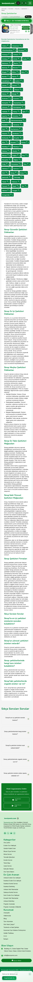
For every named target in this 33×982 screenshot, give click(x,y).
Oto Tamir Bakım (9, 872)
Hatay (16, 112)
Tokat (5, 182)
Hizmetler (10, 8)
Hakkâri (6, 112)
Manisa (6, 151)
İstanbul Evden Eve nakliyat (12, 881)
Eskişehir (7, 103)
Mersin (6, 155)
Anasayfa (4, 8)
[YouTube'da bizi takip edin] (11, 833)
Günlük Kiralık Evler (10, 848)
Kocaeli (15, 142)
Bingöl (6, 72)
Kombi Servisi (8, 860)
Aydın (26, 59)
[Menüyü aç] (30, 3)
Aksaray (22, 50)
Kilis (5, 142)
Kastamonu (16, 129)
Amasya (6, 55)
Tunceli (6, 186)
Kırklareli (7, 138)
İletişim (6, 939)
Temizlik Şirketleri (9, 857)
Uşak (16, 186)
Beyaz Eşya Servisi (10, 851)
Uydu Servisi (8, 866)
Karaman (18, 125)
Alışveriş (17, 8)
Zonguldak (7, 195)
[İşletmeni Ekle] (18, 3)
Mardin (16, 151)
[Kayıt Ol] (26, 3)
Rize (27, 164)
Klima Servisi (8, 854)
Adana (6, 46)
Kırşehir (18, 138)
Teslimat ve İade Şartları (11, 927)
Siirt (5, 173)
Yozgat (16, 191)
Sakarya (6, 169)
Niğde (17, 160)
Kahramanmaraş (18, 120)
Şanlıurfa (7, 177)
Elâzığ (16, 94)
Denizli (16, 85)
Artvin (17, 59)
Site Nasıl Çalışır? (9, 924)
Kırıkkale (17, 134)
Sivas (23, 173)
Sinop (14, 173)
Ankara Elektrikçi (9, 901)
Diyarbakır (7, 90)
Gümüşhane (18, 107)
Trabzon (16, 182)
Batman (6, 68)
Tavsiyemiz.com (8, 822)
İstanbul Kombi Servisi (11, 884)
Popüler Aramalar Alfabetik (12, 907)
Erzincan (6, 98)
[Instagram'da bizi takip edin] (14, 833)
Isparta (6, 116)
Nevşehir (7, 160)
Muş (25, 155)
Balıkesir (7, 63)
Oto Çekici (7, 843)
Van (24, 186)
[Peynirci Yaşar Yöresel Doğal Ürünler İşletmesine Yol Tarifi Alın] (29, 31)
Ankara (17, 55)
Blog (5, 919)
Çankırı (19, 81)
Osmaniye (16, 164)
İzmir (5, 120)
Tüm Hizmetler (8, 922)
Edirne (6, 94)
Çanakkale (7, 81)
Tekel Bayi (7, 863)
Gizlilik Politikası (9, 933)
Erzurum (17, 98)
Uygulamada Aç (9, 978)
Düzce (18, 90)
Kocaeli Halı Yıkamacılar (11, 898)
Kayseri (6, 134)
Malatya (17, 147)
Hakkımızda (7, 916)
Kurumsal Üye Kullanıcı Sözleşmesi (15, 930)
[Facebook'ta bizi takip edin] (5, 833)
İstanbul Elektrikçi (9, 887)
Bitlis (15, 72)
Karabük (6, 125)
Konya (25, 142)
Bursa (16, 77)
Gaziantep (19, 103)
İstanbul (17, 116)
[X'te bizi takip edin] (8, 833)
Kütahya (6, 147)
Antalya (6, 59)
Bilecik (17, 68)
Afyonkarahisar (9, 50)
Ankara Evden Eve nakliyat (12, 878)
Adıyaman (17, 46)
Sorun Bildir (17, 960)
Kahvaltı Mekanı (9, 869)
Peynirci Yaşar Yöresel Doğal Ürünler (17, 25)
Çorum (6, 85)
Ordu (5, 164)
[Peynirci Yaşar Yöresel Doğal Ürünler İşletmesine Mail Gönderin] (26, 31)
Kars (5, 129)
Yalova (6, 191)
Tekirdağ (18, 177)
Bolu (24, 72)
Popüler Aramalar (9, 904)
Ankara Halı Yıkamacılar (11, 889)
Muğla (16, 155)
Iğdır (26, 112)
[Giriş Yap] (22, 3)
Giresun (6, 107)
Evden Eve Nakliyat (10, 846)
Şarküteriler (24, 8)
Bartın (17, 63)
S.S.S (5, 936)
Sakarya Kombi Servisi (11, 892)
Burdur (6, 77)
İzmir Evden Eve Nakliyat (11, 895)
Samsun (17, 169)
